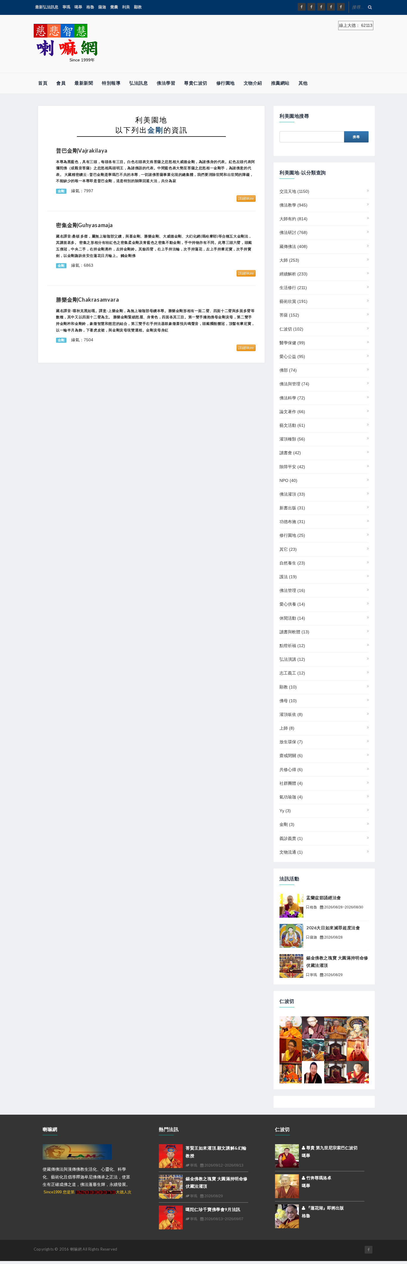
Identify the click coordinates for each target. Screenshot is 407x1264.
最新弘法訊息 (46, 7)
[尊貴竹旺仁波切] (313, 1049)
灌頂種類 (292, 439)
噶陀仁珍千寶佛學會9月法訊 (213, 1209)
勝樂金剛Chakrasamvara (87, 299)
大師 (289, 260)
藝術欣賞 (293, 301)
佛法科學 (292, 398)
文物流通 (291, 852)
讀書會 (290, 452)
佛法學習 (166, 83)
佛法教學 (293, 205)
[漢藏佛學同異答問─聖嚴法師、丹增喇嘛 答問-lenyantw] (313, 1027)
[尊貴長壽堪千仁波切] (335, 1027)
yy (285, 810)
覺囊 (114, 7)
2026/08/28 (333, 937)
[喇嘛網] (331, 7)
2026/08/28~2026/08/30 (343, 907)
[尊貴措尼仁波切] (290, 1049)
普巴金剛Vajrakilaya (82, 150)
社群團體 (291, 783)
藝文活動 (292, 425)
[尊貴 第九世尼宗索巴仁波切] (287, 1155)
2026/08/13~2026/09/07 (223, 1219)
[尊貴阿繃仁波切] (335, 1049)
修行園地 (225, 83)
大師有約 (293, 218)
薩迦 (102, 7)
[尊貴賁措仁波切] (358, 1049)
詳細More (246, 198)
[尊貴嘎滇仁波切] (358, 1027)
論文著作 (292, 411)
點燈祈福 (292, 645)
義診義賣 (291, 838)
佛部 (288, 370)
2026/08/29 (333, 975)
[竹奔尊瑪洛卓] (287, 1186)
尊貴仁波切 (195, 83)
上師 (286, 728)
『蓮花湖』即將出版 (326, 1208)
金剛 (286, 824)
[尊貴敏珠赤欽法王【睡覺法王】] (313, 1071)
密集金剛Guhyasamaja (84, 225)
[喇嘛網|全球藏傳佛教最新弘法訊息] (321, 7)
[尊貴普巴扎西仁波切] (358, 1071)
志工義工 (292, 673)
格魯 (90, 7)
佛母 (288, 700)
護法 (288, 576)
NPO (288, 480)
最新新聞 (83, 83)
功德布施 (292, 521)
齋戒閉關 (291, 755)
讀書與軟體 (294, 631)
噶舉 (78, 7)
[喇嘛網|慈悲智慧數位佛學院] (311, 7)
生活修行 (293, 287)
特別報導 (111, 83)
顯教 (138, 7)
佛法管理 (292, 590)
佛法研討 (293, 232)
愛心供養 (292, 604)
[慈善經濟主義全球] (341, 7)
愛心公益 (292, 356)
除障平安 (292, 466)
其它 (288, 549)
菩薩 (289, 315)
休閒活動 (292, 618)
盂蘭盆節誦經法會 (323, 897)
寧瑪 (66, 7)
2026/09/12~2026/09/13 (223, 1165)
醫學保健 (292, 342)
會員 (61, 83)
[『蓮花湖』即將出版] (287, 1216)
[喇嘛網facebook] (368, 1250)
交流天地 (294, 191)
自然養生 (292, 563)
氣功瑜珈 (291, 797)
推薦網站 (280, 83)
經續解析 (293, 274)
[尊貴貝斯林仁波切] (290, 1071)
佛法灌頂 (292, 494)
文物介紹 (253, 83)
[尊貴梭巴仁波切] (290, 1027)
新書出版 (292, 507)
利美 (126, 7)
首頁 (42, 83)
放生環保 (291, 741)
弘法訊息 (138, 83)
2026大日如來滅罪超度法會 (333, 927)
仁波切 (291, 329)
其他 (303, 83)
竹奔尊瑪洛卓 (318, 1177)
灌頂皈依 (291, 714)
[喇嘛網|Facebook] (301, 7)
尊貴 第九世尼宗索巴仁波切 (331, 1147)
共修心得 (291, 769)
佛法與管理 (294, 383)
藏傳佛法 (293, 246)
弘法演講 (292, 659)
